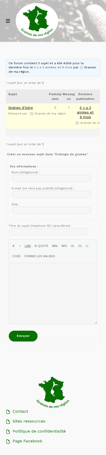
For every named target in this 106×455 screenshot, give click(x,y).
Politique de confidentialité (39, 431)
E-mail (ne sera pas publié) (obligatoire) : (43, 188)
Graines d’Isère (20, 108)
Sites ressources (29, 421)
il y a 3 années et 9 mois (53, 67)
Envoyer (23, 336)
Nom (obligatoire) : (26, 172)
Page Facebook (27, 440)
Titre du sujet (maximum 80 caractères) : (40, 226)
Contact (20, 411)
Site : (16, 204)
